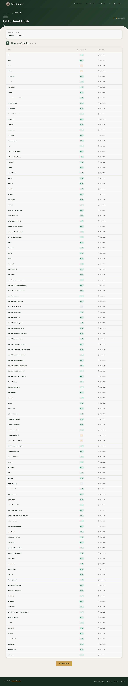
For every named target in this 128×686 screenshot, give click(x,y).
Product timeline (90, 4)
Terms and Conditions (112, 681)
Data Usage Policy (99, 681)
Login (119, 4)
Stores (10, 13)
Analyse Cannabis (16, 681)
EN (109, 4)
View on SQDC (65, 663)
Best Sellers (101, 4)
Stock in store (78, 4)
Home (4, 13)
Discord (123, 681)
